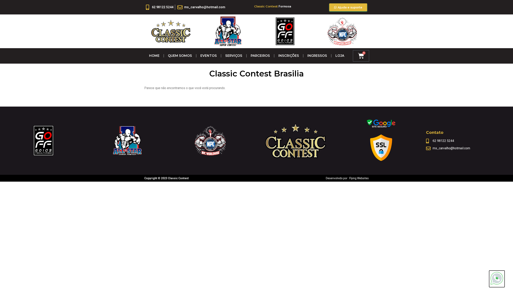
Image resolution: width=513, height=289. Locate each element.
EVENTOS (208, 56)
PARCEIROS (260, 56)
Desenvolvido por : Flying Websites (347, 178)
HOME (154, 56)
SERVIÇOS (233, 56)
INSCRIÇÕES (288, 56)
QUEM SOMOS (180, 56)
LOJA (339, 56)
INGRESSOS (317, 56)
